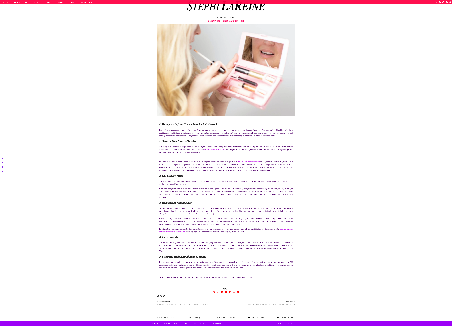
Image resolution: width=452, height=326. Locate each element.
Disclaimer (86, 2)
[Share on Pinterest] (164, 296)
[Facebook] (447, 2)
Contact (61, 2)
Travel (48, 2)
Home (5, 2)
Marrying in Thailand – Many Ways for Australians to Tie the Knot (183, 303)
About (73, 2)
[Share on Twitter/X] (161, 296)
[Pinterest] (443, 2)
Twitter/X (167, 318)
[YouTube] (226, 292)
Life (27, 2)
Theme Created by (289, 323)
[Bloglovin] (234, 292)
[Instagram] (440, 2)
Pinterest (227, 318)
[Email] (238, 292)
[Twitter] (436, 2)
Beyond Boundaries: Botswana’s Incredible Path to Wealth (271, 303)
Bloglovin (287, 318)
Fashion (16, 2)
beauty (232, 17)
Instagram (197, 318)
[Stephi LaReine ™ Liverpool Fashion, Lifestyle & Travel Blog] (226, 6)
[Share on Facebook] (158, 296)
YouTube (257, 318)
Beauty (37, 2)
